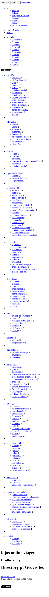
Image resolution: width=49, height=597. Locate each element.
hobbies (15, 325)
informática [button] (13, 122)
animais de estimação (21, 316)
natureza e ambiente (20, 215)
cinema (15, 115)
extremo (15, 284)
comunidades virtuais (21, 227)
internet (15, 124)
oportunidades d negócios (23, 504)
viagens (15, 340)
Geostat (15, 64)
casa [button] (10, 151)
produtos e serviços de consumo (25, 507)
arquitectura (17, 95)
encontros (16, 543)
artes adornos (17, 112)
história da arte (18, 80)
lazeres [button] (11, 313)
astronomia (16, 257)
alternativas (17, 249)
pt (18, 3)
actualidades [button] (14, 443)
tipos (14, 82)
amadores (16, 541)
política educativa (19, 394)
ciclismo (15, 306)
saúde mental (17, 413)
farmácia (15, 418)
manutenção (17, 142)
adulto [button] (10, 536)
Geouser (15, 49)
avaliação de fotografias (22, 321)
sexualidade (17, 195)
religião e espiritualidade (22, 230)
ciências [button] (11, 242)
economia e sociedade (21, 499)
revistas (15, 465)
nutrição (15, 426)
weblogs (15, 445)
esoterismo (16, 190)
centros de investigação (22, 264)
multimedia (17, 132)
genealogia (16, 225)
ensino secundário (19, 384)
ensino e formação (20, 105)
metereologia (17, 448)
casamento (16, 357)
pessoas (15, 220)
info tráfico (16, 463)
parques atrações (19, 343)
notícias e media (19, 90)
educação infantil (19, 396)
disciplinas (16, 372)
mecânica (16, 303)
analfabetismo (18, 217)
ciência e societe (19, 272)
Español (15, 18)
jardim (14, 154)
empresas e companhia (21, 512)
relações (15, 200)
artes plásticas (18, 100)
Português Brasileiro (20, 15)
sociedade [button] (13, 188)
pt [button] (7, 8)
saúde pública (18, 436)
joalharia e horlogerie (21, 352)
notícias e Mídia (19, 299)
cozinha (15, 156)
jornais (15, 450)
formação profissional (21, 389)
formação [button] (12, 364)
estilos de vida (18, 198)
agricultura (16, 244)
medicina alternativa (20, 409)
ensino (15, 382)
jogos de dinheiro (19, 178)
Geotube (15, 59)
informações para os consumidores (27, 161)
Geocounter (17, 39)
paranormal (17, 203)
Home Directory (14, 30)
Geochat (15, 54)
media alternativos (19, 470)
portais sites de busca (21, 524)
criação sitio (17, 521)
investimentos (18, 509)
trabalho (15, 212)
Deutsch (15, 20)
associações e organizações (23, 210)
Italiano (15, 13)
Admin (10, 32)
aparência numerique (21, 139)
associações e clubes (20, 137)
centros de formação (20, 387)
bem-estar (16, 423)
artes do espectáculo (20, 102)
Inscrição (5, 3)
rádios (14, 453)
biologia (15, 254)
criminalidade (18, 222)
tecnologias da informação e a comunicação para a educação (25, 378)
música (15, 85)
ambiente (16, 262)
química (15, 259)
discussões (16, 144)
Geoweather (17, 52)
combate (15, 281)
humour (15, 318)
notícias (15, 458)
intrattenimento (18, 296)
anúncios (16, 355)
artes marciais (18, 289)
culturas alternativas (20, 232)
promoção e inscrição (21, 529)
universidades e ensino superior (25, 374)
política (15, 193)
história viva (17, 328)
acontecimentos (18, 294)
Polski (14, 23)
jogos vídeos (17, 181)
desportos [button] (12, 279)
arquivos (15, 480)
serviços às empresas (21, 502)
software (15, 129)
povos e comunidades (21, 205)
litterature (16, 107)
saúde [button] (10, 404)
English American (19, 25)
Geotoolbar (17, 57)
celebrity (15, 330)
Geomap (15, 42)
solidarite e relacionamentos (24, 235)
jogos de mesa (18, 291)
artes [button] (10, 75)
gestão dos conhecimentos (23, 485)
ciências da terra (19, 247)
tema (14, 460)
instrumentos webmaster (22, 526)
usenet (14, 127)
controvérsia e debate (21, 208)
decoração (16, 164)
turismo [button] (11, 338)
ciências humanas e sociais (23, 269)
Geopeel (15, 62)
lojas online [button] (12, 350)
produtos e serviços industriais (25, 497)
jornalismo (16, 455)
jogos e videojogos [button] (15, 173)
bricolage (16, 159)
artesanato (16, 77)
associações (17, 252)
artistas (15, 87)
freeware (15, 134)
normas (15, 482)
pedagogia (16, 391)
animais (15, 433)
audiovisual (17, 92)
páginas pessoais (19, 97)
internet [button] (11, 519)
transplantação (18, 411)
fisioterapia (16, 416)
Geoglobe (16, 44)
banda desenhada (19, 110)
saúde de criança (19, 421)
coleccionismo (18, 323)
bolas (14, 286)
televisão (15, 468)
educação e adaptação (21, 431)
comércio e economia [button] (17, 492)
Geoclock (16, 47)
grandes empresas (19, 494)
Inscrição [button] (10, 37)
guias (14, 369)
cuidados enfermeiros (21, 428)
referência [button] (12, 477)
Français (15, 10)
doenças (15, 406)
